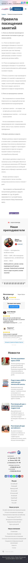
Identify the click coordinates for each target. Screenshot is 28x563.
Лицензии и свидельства (14, 534)
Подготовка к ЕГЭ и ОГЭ (14, 517)
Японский (14, 500)
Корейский (14, 498)
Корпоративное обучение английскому (14, 514)
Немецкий (14, 486)
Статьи (14, 548)
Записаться (17, 9)
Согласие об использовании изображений (14, 538)
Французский (14, 488)
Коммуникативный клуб (14, 522)
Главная (4, 14)
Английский (14, 484)
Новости (14, 545)
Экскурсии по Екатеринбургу (14, 519)
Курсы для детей (14, 524)
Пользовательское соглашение (14, 536)
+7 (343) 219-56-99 (15, 467)
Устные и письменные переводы (14, 512)
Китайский (14, 495)
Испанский (14, 491)
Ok (14, 560)
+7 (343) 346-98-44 (17, 3)
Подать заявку (14, 213)
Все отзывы (14, 344)
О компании (14, 531)
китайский (19, 244)
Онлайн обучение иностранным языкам (14, 510)
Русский (14, 503)
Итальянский (14, 493)
